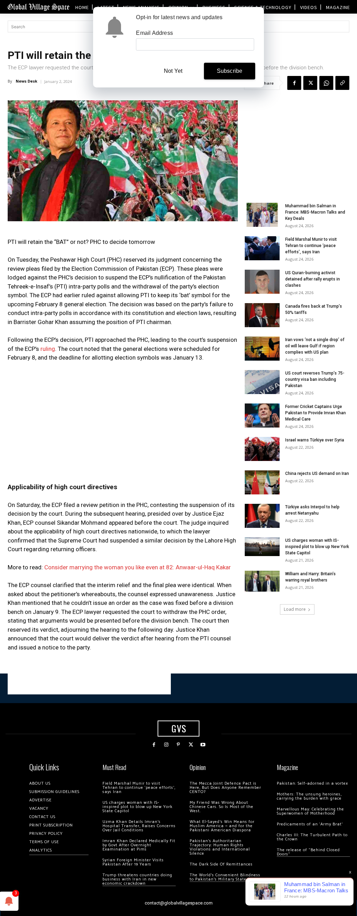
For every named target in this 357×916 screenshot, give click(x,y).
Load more (295, 609)
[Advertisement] (123, 420)
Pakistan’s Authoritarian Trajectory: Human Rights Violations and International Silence (220, 847)
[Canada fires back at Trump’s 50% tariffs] (262, 315)
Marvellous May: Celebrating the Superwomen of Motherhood (310, 811)
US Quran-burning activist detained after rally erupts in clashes (312, 279)
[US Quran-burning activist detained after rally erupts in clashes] (262, 282)
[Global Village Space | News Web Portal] (38, 7)
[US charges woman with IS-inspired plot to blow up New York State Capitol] (262, 546)
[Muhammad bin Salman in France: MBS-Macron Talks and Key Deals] (262, 215)
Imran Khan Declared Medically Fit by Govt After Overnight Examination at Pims (138, 845)
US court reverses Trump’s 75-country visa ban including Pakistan (314, 379)
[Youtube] (203, 744)
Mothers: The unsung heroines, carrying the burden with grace (309, 796)
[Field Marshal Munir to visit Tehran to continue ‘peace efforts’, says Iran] (262, 248)
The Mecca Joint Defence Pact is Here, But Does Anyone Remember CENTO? (225, 787)
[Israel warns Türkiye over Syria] (262, 449)
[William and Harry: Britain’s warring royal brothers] (262, 581)
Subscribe (230, 71)
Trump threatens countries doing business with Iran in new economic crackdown (137, 879)
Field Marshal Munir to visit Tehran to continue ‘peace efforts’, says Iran (311, 245)
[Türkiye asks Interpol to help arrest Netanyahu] (262, 516)
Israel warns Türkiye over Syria (314, 440)
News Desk (26, 81)
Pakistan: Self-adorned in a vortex (312, 783)
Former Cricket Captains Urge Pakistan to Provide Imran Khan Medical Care (315, 413)
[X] (310, 83)
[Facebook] (294, 83)
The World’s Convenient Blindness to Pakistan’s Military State (225, 877)
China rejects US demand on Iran (317, 473)
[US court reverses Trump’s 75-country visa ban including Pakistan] (262, 382)
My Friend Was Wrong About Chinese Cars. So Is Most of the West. (221, 806)
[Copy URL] (342, 83)
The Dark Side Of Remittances (221, 864)
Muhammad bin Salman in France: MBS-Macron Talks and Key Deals (315, 212)
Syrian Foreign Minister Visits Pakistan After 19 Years (133, 862)
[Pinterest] (178, 744)
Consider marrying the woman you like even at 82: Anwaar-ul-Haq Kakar (137, 567)
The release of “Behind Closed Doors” (308, 852)
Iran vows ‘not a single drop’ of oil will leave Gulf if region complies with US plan (314, 346)
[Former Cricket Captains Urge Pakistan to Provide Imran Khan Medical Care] (262, 415)
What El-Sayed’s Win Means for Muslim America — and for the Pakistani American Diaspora (222, 825)
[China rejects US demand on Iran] (262, 482)
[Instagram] (166, 744)
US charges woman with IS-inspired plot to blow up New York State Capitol (317, 546)
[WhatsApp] (326, 83)
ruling (47, 348)
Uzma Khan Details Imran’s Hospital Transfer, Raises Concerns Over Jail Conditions (139, 825)
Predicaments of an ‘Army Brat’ (310, 824)
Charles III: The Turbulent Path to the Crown (312, 837)
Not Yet (173, 71)
